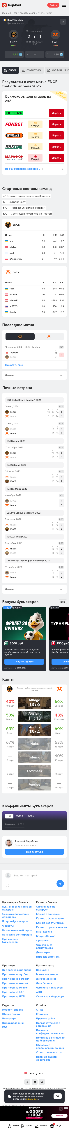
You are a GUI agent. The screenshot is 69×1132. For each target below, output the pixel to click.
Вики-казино (44, 931)
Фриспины (42, 940)
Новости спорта (12, 1009)
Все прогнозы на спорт (16, 970)
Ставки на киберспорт (50, 996)
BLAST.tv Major (28, 13)
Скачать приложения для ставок (15, 915)
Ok (57, 1096)
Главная (6, 13)
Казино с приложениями (51, 927)
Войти (53, 5)
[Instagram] (27, 1082)
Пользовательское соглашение (48, 1024)
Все (62, 601)
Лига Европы (44, 983)
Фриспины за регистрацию (44, 946)
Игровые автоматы (48, 956)
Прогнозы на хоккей (15, 983)
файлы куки (32, 1098)
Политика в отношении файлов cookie (50, 1039)
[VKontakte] (42, 1082)
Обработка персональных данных (50, 1046)
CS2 (15, 13)
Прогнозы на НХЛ (13, 996)
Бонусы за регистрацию (17, 934)
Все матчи (42, 970)
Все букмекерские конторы (24, 168)
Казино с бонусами (48, 914)
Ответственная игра (49, 1052)
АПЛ (39, 992)
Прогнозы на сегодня (15, 978)
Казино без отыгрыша (50, 922)
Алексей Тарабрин (26, 841)
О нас (39, 1009)
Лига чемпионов (46, 978)
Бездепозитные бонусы (17, 930)
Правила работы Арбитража (46, 1058)
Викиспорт (9, 1018)
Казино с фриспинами (50, 918)
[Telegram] (35, 1082)
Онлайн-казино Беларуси (45, 908)
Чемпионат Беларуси (49, 987)
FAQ (4, 1027)
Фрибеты (8, 925)
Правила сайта (45, 1018)
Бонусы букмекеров (15, 921)
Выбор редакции (13, 1023)
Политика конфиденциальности (49, 1032)
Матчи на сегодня (47, 974)
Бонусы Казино (45, 936)
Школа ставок (11, 1014)
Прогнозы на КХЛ (13, 992)
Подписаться (34, 851)
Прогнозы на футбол (15, 974)
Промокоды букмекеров (10, 940)
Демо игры (43, 952)
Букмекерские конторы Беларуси (17, 908)
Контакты (42, 1014)
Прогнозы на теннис (15, 987)
